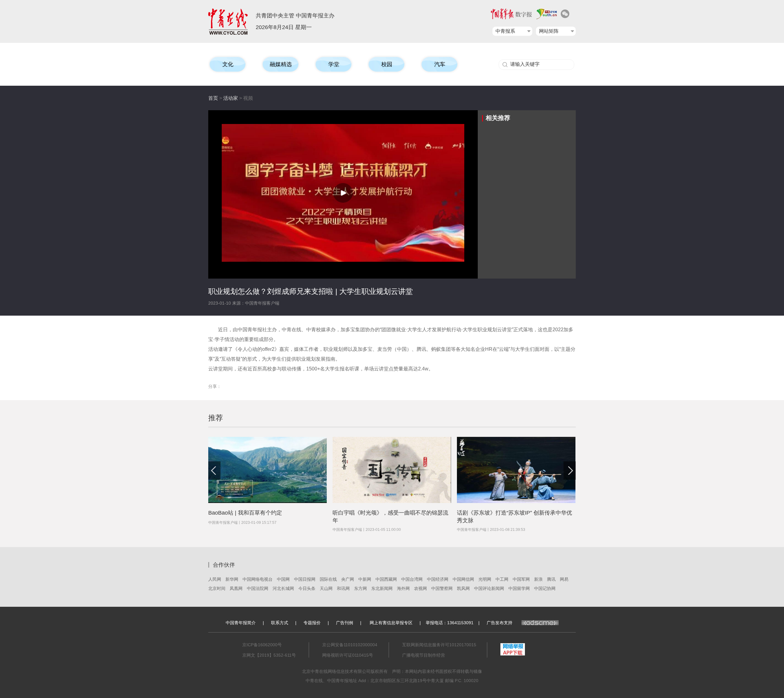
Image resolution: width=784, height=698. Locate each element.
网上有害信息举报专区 (391, 622)
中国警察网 (442, 588)
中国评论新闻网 (489, 588)
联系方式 (279, 622)
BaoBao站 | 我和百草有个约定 (245, 513)
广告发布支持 (499, 622)
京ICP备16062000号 (262, 644)
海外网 (403, 588)
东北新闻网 (382, 588)
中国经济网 (437, 579)
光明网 (484, 579)
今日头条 (306, 588)
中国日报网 (304, 579)
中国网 (283, 579)
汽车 (439, 64)
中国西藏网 (386, 579)
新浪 (538, 579)
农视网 (420, 588)
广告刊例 (344, 622)
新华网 (231, 579)
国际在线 (328, 579)
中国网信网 (463, 579)
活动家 (230, 98)
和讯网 (343, 588)
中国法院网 (257, 588)
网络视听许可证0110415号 (347, 655)
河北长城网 (283, 588)
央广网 (347, 579)
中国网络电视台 (258, 579)
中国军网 (521, 579)
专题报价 (312, 622)
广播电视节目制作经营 (423, 655)
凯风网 (463, 588)
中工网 (502, 579)
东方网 (360, 588)
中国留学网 (519, 588)
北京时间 (216, 588)
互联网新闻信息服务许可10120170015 (439, 644)
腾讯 (551, 579)
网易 (564, 579)
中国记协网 (545, 588)
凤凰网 (236, 588)
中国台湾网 (412, 579)
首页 (213, 98)
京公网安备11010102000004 (349, 644)
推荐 (215, 418)
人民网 (214, 579)
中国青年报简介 (241, 622)
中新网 (364, 579)
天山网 (326, 588)
